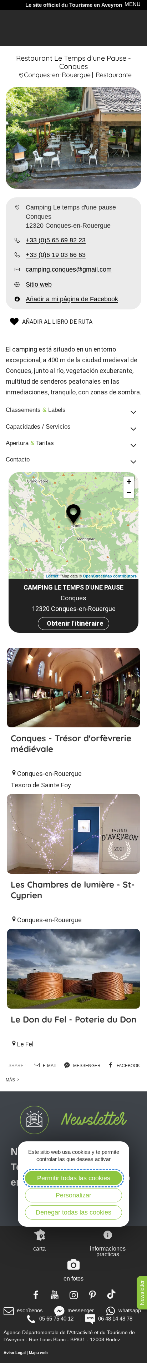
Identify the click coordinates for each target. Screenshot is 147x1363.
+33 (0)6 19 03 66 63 (56, 254)
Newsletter (142, 1292)
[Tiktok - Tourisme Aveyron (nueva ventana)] (111, 1294)
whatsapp (129, 1310)
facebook (128, 1065)
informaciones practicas (108, 1251)
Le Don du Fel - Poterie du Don (73, 1019)
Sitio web (39, 284)
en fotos (73, 1279)
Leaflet (52, 576)
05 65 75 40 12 (56, 1319)
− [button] (129, 492)
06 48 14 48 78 (115, 1319)
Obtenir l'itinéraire (75, 623)
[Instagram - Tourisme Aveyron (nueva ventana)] (74, 1294)
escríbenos (30, 1310)
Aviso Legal (15, 1353)
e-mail (49, 1065)
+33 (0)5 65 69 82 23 (56, 240)
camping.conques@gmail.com (69, 269)
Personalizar (73, 1195)
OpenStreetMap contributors (110, 576)
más (11, 1079)
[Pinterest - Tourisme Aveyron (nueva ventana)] (92, 1294)
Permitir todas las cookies (73, 1178)
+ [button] (129, 481)
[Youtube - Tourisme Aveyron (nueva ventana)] (55, 1294)
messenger (86, 1065)
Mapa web (38, 1353)
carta (39, 1249)
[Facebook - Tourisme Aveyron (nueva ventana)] (36, 1294)
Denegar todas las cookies (73, 1212)
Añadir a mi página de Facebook (72, 299)
